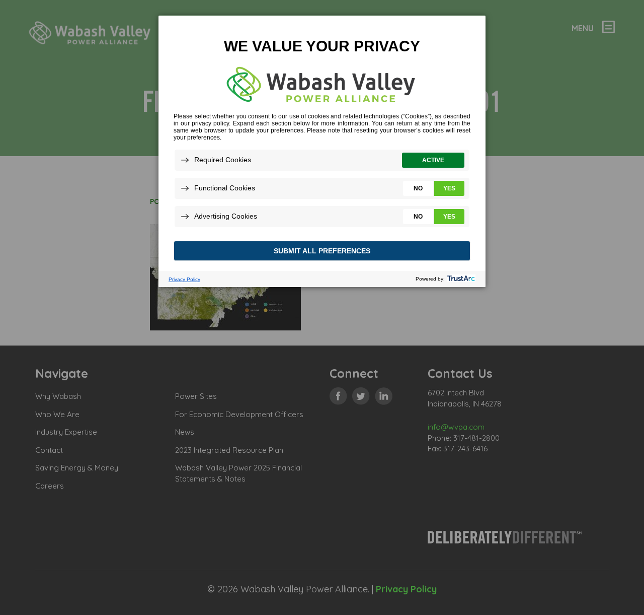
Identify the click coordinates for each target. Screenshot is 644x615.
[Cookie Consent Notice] (322, 151)
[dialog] (322, 151)
